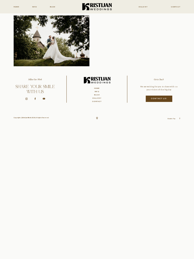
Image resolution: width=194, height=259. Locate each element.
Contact (175, 7)
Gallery (143, 7)
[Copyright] (97, 118)
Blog (53, 7)
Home (16, 7)
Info (34, 7)
